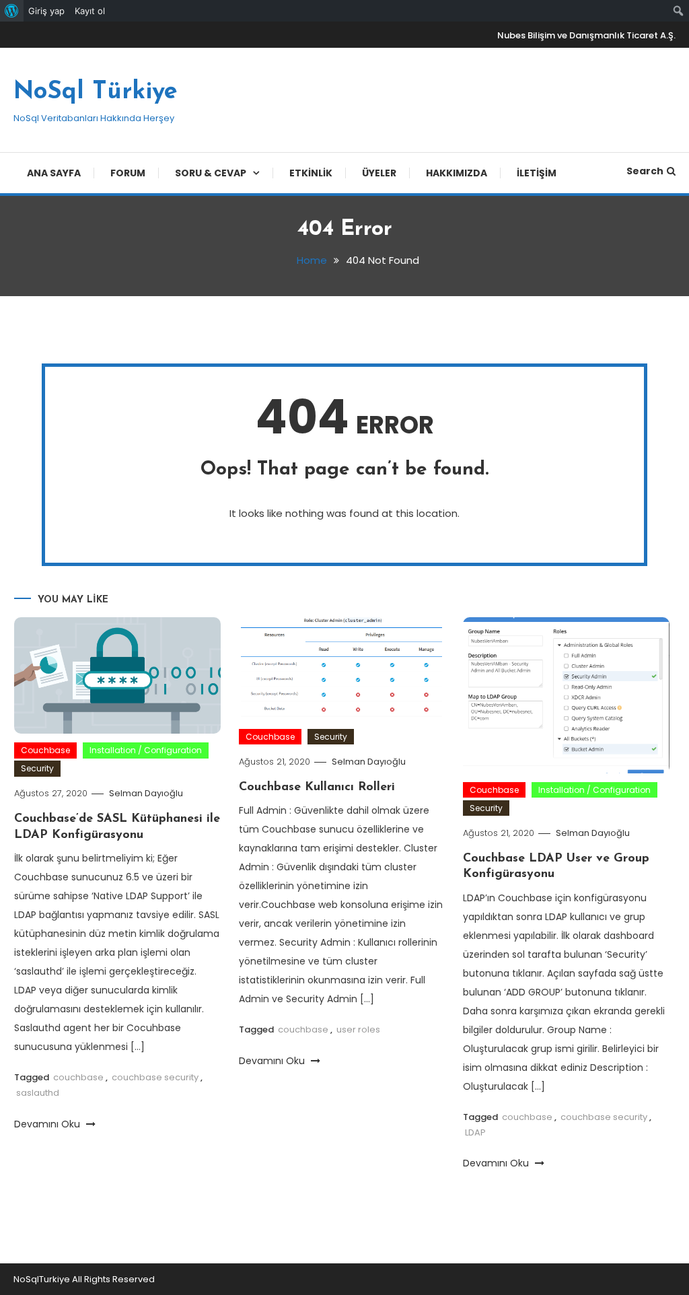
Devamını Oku (48, 1124)
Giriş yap (46, 10)
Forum (127, 173)
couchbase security (155, 1077)
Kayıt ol (90, 10)
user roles (358, 1029)
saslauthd (37, 1092)
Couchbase (45, 750)
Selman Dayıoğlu (146, 793)
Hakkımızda (456, 173)
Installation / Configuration (145, 750)
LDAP (475, 1132)
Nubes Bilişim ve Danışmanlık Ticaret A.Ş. (586, 35)
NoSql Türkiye (95, 92)
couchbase (78, 1077)
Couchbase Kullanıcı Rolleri (317, 787)
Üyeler (379, 173)
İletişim (536, 173)
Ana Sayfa (54, 173)
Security (37, 768)
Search (644, 171)
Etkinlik (310, 173)
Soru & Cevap (210, 173)
